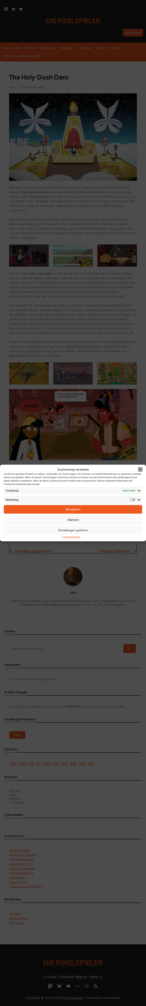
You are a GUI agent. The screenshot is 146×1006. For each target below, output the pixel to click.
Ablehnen (73, 519)
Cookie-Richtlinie (71, 536)
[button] (140, 469)
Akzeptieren (73, 509)
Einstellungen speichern (73, 530)
